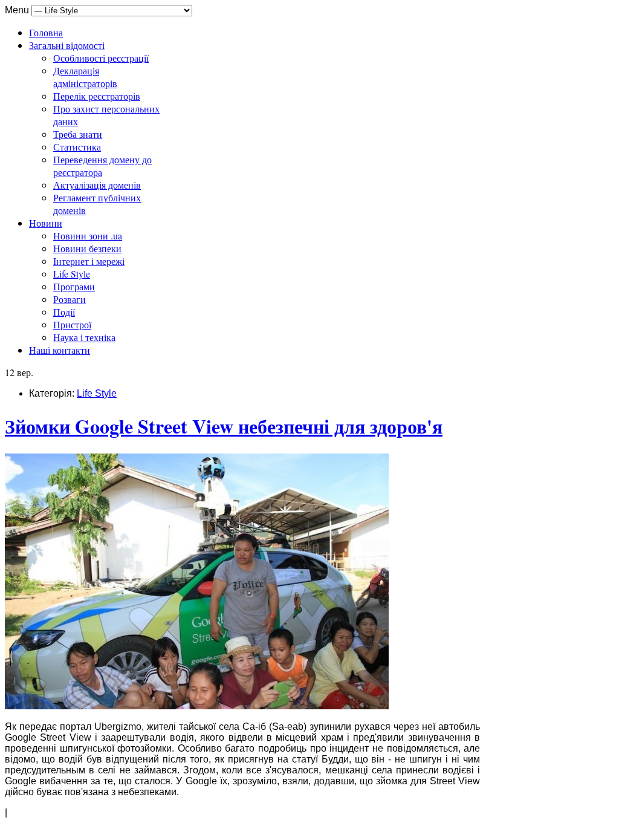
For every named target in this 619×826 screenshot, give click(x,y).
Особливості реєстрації (101, 57)
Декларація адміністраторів (85, 76)
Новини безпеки (87, 248)
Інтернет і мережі (89, 261)
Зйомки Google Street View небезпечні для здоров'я (223, 426)
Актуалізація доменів (97, 184)
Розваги (69, 299)
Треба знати (77, 134)
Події (64, 311)
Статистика (77, 146)
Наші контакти (59, 349)
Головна (46, 32)
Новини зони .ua (87, 235)
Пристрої (72, 324)
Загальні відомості (67, 45)
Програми (74, 286)
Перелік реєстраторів (96, 95)
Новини (45, 222)
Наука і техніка (84, 337)
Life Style (71, 273)
